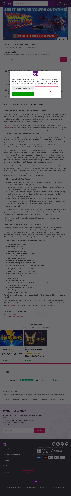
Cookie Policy (51, 83)
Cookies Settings (46, 91)
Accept (23, 93)
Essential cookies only (23, 88)
